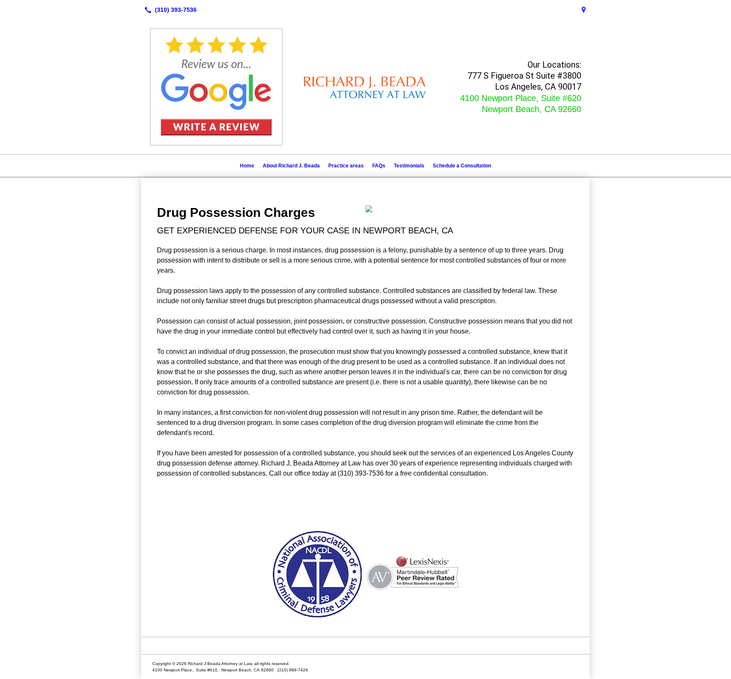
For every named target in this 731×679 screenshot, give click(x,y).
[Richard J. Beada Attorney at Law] (365, 645)
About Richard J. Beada (291, 166)
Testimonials (409, 166)
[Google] (584, 9)
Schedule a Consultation (462, 166)
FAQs (378, 166)
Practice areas (346, 166)
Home (247, 166)
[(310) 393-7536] (169, 9)
